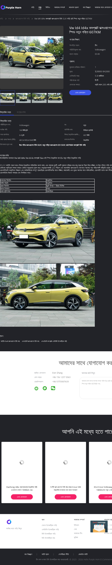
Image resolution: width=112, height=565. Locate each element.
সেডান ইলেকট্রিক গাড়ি (49, 525)
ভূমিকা (76, 537)
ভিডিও (48, 7)
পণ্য (39, 7)
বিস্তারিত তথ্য (5, 112)
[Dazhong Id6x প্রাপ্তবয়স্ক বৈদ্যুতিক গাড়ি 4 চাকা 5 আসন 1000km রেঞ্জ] (21, 462)
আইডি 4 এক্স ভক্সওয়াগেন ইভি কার (10, 341)
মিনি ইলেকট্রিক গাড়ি (49, 533)
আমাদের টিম (78, 533)
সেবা (75, 529)
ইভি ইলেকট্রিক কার (48, 537)
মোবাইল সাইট (83, 554)
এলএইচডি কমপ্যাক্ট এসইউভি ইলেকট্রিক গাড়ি (54, 341)
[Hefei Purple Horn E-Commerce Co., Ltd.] (38, 389)
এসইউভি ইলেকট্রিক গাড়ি (50, 529)
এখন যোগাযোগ (80, 92)
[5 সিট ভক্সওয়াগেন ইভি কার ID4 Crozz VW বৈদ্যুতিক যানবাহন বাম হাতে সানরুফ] (65, 462)
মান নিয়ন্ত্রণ (87, 7)
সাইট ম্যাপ (45, 554)
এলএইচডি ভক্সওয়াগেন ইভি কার (30, 341)
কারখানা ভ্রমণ (74, 7)
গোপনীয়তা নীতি (63, 554)
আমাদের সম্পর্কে (59, 7)
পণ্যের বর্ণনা (21, 112)
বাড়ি (32, 7)
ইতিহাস (76, 525)
